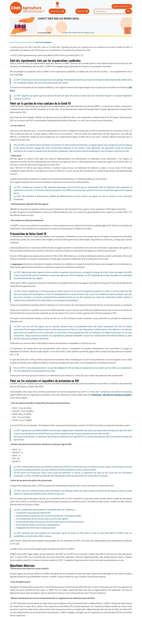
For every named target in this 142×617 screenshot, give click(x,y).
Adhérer (81, 11)
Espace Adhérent (120, 6)
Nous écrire (56, 11)
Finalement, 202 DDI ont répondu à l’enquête (112, 395)
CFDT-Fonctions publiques (43, 42)
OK (128, 11)
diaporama (17, 264)
